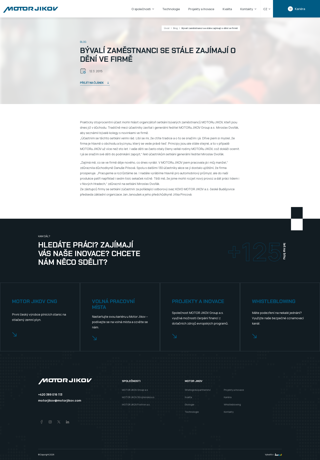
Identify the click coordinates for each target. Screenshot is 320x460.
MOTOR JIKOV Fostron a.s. (136, 404)
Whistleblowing (273, 301)
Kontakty (246, 9)
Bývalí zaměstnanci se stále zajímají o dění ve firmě (210, 28)
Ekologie (189, 404)
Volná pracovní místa (113, 304)
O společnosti (141, 9)
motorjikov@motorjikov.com (59, 400)
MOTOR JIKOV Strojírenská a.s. (138, 397)
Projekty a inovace (198, 301)
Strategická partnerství (197, 389)
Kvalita (227, 9)
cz (265, 9)
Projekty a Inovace (201, 9)
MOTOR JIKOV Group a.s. (135, 389)
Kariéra (228, 397)
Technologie (171, 9)
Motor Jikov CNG (34, 301)
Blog (175, 28)
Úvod (166, 28)
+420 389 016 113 (50, 394)
